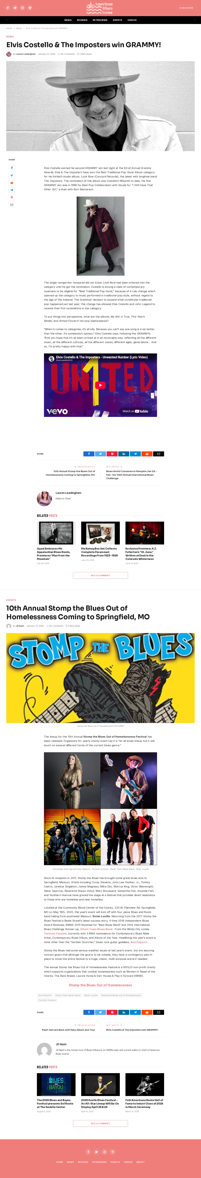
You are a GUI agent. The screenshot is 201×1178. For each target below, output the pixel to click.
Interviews (99, 1162)
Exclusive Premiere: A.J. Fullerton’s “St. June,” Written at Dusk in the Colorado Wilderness (140, 553)
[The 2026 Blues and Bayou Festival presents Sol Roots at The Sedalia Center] (56, 1084)
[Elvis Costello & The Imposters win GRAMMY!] (100, 106)
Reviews (83, 1162)
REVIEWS (82, 20)
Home (59, 1162)
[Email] (12, 205)
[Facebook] (12, 168)
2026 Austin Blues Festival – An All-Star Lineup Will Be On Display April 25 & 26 (100, 1104)
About (140, 1162)
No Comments (68, 54)
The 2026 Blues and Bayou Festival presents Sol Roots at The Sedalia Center (55, 1104)
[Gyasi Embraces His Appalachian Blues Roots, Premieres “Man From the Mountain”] (56, 533)
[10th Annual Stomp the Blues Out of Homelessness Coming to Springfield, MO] (100, 678)
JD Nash (20, 626)
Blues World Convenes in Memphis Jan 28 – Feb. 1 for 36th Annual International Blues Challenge (131, 475)
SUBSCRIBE (186, 8)
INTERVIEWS (100, 20)
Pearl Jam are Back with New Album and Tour (68, 1029)
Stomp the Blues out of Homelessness (121, 995)
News (10, 36)
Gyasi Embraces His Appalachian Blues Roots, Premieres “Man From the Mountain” (53, 553)
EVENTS (117, 20)
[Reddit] (12, 183)
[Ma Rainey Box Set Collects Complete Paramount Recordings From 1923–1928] (100, 533)
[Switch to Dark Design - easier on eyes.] (189, 20)
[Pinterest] (12, 197)
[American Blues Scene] (100, 8)
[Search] (194, 20)
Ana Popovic (45, 995)
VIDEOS (132, 20)
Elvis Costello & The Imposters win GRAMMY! (132, 1029)
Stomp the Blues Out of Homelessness (100, 985)
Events (11, 600)
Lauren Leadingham (25, 54)
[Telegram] (12, 190)
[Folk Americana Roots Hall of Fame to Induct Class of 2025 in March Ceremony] (144, 1084)
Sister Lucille (91, 995)
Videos (128, 1162)
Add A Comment (100, 575)
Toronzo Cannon (47, 1000)
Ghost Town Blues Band (67, 995)
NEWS (68, 20)
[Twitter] (12, 175)
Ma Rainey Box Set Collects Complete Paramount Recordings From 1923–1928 (99, 552)
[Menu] (7, 20)
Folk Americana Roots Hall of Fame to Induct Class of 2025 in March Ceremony (144, 1104)
